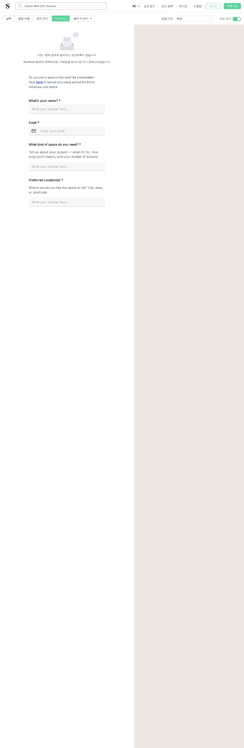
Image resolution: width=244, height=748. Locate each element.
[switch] (237, 19)
